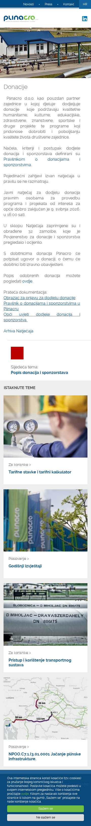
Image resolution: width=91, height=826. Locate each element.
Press (48, 4)
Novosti (28, 4)
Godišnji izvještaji (25, 566)
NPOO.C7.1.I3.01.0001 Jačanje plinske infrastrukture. (45, 756)
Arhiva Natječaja (18, 331)
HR (85, 4)
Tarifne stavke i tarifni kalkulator (40, 472)
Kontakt (68, 4)
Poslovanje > (19, 559)
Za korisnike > (20, 465)
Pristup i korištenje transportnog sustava (40, 662)
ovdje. (27, 281)
